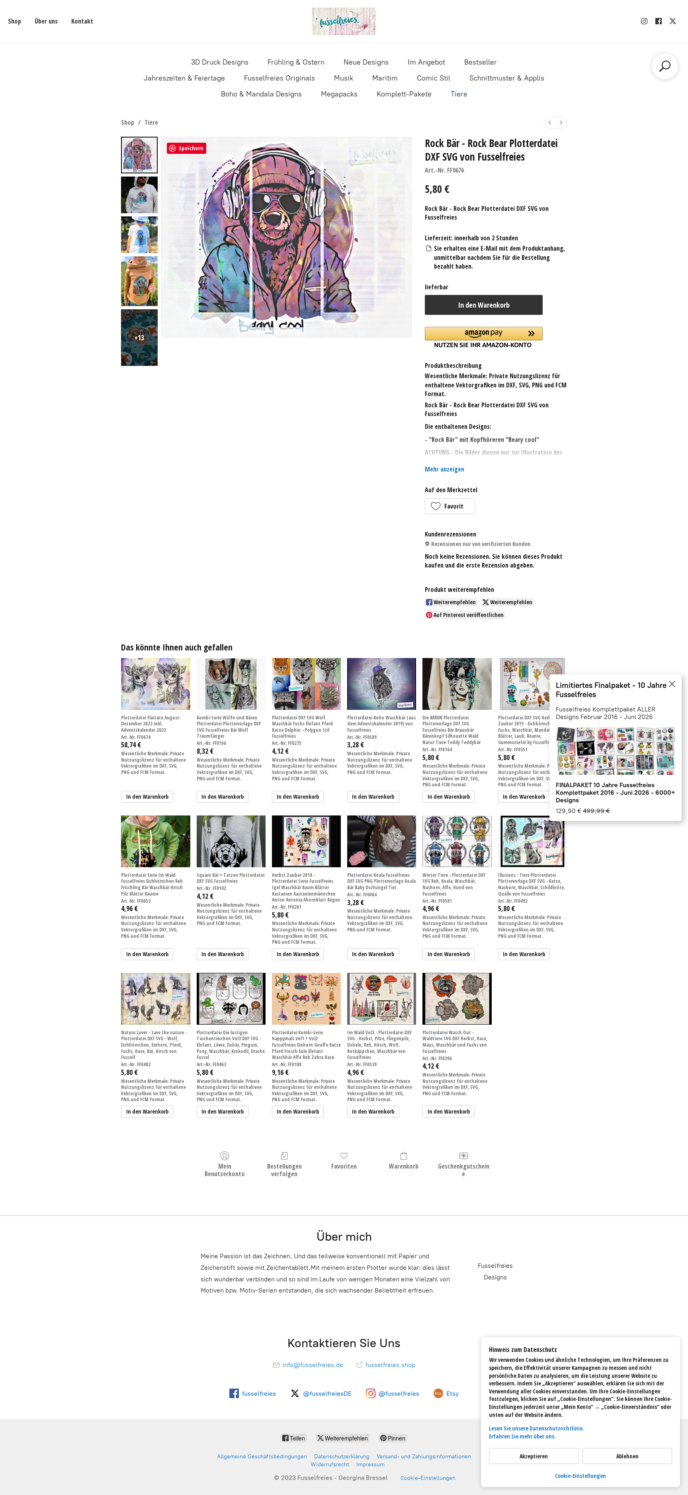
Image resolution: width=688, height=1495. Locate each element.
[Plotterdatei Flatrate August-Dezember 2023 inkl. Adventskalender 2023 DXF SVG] (155, 684)
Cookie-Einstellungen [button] (580, 1475)
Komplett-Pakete (404, 94)
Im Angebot (426, 62)
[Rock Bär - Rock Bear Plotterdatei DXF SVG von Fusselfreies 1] (139, 195)
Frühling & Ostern (296, 62)
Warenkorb (403, 1166)
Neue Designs (366, 62)
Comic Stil (433, 78)
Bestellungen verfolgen (284, 1170)
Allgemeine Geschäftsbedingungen (262, 1456)
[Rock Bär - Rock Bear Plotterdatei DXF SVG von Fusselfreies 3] (139, 281)
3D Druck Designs (219, 62)
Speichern (191, 148)
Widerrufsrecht (330, 1464)
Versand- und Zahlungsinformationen (424, 1456)
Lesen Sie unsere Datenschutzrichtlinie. (536, 1428)
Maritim (385, 78)
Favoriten (344, 1166)
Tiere (459, 94)
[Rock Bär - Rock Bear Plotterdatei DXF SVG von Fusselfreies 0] (139, 155)
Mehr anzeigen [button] (444, 469)
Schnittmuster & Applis (506, 78)
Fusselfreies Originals (279, 78)
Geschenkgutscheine (463, 1170)
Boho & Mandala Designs (261, 94)
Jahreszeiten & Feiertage (184, 78)
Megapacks (339, 94)
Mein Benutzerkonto (225, 1170)
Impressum (370, 1464)
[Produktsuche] (665, 66)
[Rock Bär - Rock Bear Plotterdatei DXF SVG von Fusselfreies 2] (139, 234)
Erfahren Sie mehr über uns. (522, 1436)
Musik (343, 78)
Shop (14, 21)
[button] (450, 506)
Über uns (46, 21)
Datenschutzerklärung (341, 1456)
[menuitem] (549, 122)
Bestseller (480, 62)
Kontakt (82, 21)
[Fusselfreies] (344, 21)
